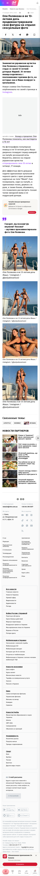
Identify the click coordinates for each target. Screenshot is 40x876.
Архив (24, 569)
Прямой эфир (11, 598)
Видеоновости (11, 600)
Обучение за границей (14, 729)
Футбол (8, 757)
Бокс (7, 754)
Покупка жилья (11, 741)
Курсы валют (10, 672)
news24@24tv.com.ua (10, 507)
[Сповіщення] (37, 3)
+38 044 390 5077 (27, 507)
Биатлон (9, 763)
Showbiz (5, 9)
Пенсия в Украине (12, 684)
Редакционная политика (7, 545)
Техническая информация (26, 553)
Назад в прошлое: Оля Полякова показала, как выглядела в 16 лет (19, 139)
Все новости (11, 589)
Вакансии (25, 561)
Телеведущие (7, 553)
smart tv (9, 815)
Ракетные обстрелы (13, 616)
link (23, 515)
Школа (8, 720)
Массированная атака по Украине (18, 627)
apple (23, 810)
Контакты (25, 557)
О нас (4, 538)
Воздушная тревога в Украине (16, 625)
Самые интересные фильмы (16, 694)
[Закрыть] (36, 855)
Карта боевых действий (14, 619)
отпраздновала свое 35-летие (16, 163)
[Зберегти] (34, 34)
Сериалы (9, 705)
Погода (8, 606)
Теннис (8, 760)
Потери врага (11, 633)
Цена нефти (10, 670)
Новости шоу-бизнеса (17, 9)
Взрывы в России (12, 630)
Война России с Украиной (16, 613)
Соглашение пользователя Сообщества (26, 543)
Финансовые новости (13, 675)
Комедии (9, 702)
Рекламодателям (8, 557)
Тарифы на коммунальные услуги (18, 678)
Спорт (8, 751)
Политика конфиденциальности (10, 564)
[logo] (13, 3)
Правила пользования (10, 560)
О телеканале (7, 550)
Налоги (8, 681)
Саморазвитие (11, 726)
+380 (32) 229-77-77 (15, 845)
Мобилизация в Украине (16, 640)
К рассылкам (13, 796)
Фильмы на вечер (12, 699)
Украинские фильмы (13, 696)
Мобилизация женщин (14, 649)
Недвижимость (12, 736)
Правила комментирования (28, 548)
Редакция (6, 541)
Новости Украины (12, 595)
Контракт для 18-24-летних (15, 652)
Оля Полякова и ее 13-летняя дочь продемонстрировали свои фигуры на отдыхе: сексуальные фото (32, 9)
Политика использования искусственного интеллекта (8, 570)
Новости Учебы (12, 712)
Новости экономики (14, 667)
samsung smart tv (23, 815)
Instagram (7, 92)
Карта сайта (25, 572)
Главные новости (12, 592)
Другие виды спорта (13, 766)
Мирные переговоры (13, 622)
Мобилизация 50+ (12, 646)
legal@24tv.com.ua (27, 847)
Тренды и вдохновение (14, 744)
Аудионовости (11, 603)
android (9, 810)
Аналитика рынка (12, 739)
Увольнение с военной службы (17, 643)
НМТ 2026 (9, 723)
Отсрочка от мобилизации (15, 654)
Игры (23, 576)
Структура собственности (26, 565)
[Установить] (20, 860)
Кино (8, 691)
